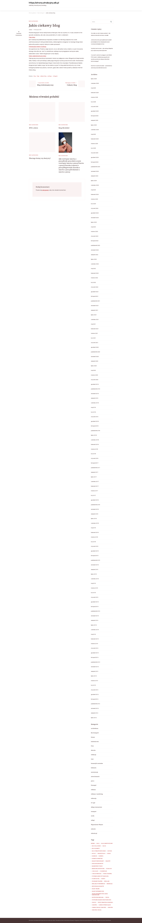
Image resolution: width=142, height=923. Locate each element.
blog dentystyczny (107, 843)
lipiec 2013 (94, 676)
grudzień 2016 (95, 500)
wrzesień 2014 (95, 615)
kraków (108, 861)
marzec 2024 (94, 199)
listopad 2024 (94, 162)
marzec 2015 (94, 588)
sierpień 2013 (94, 671)
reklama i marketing (97, 794)
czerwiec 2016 (95, 523)
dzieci (109, 853)
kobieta (101, 856)
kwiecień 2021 (95, 328)
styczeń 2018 (94, 458)
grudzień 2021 (95, 291)
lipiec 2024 (94, 180)
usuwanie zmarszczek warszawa (101, 899)
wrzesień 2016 (95, 509)
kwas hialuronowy (97, 863)
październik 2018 (95, 430)
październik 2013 (95, 662)
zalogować (45, 190)
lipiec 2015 (94, 574)
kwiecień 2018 (95, 444)
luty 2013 (93, 685)
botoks (110, 851)
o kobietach (103, 871)
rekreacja (93, 798)
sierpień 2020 (94, 361)
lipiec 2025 (94, 125)
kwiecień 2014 (95, 639)
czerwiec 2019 (95, 402)
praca (92, 781)
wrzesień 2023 (95, 217)
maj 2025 (93, 134)
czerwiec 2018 (95, 439)
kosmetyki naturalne (97, 763)
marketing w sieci (97, 866)
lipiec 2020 (94, 365)
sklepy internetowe (96, 807)
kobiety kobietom (97, 858)
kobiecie (94, 856)
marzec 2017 (94, 490)
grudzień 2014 (95, 601)
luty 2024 (93, 203)
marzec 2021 (94, 333)
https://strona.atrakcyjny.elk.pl (44, 3)
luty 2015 (93, 592)
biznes (93, 737)
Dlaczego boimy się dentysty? (40, 158)
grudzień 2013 (95, 652)
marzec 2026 (94, 97)
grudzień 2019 (95, 384)
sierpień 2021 (94, 310)
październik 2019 (95, 388)
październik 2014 (95, 611)
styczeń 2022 (94, 287)
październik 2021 (95, 301)
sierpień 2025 (94, 120)
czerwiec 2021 (95, 319)
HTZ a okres (33, 128)
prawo (103, 878)
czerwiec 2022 (95, 264)
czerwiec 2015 (95, 578)
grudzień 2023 (95, 213)
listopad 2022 (94, 240)
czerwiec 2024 (95, 185)
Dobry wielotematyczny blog (37, 56)
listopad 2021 (94, 296)
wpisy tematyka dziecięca (105, 902)
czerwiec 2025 (95, 129)
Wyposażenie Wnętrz (97, 824)
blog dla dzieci (96, 845)
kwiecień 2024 (95, 194)
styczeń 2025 (94, 152)
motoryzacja (94, 772)
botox (94, 853)
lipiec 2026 (94, 78)
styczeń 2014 (94, 648)
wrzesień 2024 (95, 171)
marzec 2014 (94, 643)
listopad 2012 (94, 699)
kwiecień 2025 (95, 138)
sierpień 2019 (94, 398)
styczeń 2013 (94, 689)
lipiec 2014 (94, 625)
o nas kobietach (96, 873)
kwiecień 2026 (95, 92)
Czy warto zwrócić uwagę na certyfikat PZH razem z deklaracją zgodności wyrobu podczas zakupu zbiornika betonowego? (101, 58)
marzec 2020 (94, 375)
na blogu (49, 76)
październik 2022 (95, 245)
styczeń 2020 (94, 379)
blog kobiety (96, 848)
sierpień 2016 (94, 514)
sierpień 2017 (94, 472)
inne (92, 759)
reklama (93, 789)
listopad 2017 (94, 463)
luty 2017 (93, 495)
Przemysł (93, 785)
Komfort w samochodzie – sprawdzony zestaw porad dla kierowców (101, 66)
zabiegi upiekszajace (105, 904)
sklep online (95, 888)
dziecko (93, 750)
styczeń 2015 (94, 597)
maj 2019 (93, 407)
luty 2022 (93, 282)
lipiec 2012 (94, 717)
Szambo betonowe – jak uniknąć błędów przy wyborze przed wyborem (102, 49)
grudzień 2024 (95, 157)
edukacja (93, 754)
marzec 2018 (94, 449)
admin (30, 29)
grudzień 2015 (95, 551)
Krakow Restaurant (98, 861)
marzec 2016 (94, 537)
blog (35, 76)
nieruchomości (95, 776)
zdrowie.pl (94, 833)
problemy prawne (97, 881)
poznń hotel (95, 878)
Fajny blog (32, 37)
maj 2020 (93, 370)
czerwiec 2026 (95, 83)
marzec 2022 (94, 277)
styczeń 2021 (94, 342)
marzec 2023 (94, 231)
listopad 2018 (94, 426)
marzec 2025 (94, 143)
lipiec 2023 (94, 222)
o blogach (55, 76)
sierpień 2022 (94, 254)
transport (93, 811)
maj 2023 (93, 226)
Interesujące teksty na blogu (37, 46)
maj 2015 (93, 583)
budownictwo (95, 741)
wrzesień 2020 (95, 356)
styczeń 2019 (94, 416)
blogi (38, 76)
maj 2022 (93, 268)
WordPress (108, 920)
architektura (94, 728)
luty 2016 (93, 541)
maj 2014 (93, 634)
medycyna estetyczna (98, 868)
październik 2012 (95, 703)
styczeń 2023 (94, 236)
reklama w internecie (98, 883)
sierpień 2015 (94, 569)
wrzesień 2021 (95, 305)
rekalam (106, 881)
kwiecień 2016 (95, 532)
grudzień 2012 (95, 694)
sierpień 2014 (94, 620)
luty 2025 (93, 148)
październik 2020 (95, 351)
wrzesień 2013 (95, 666)
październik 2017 (95, 467)
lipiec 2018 (94, 435)
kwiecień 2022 (95, 273)
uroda (92, 816)
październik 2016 (95, 504)
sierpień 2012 (94, 713)
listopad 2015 (94, 555)
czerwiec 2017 (95, 481)
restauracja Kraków (98, 886)
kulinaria (93, 768)
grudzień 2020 (95, 347)
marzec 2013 (94, 680)
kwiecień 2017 (95, 486)
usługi (93, 820)
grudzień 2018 (95, 421)
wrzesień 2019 (95, 393)
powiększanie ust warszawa (100, 876)
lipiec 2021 (94, 314)
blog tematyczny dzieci (99, 851)
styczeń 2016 (94, 546)
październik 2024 (95, 166)
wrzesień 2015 (95, 564)
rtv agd (93, 803)
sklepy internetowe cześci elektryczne (100, 894)
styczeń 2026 (94, 106)
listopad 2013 (94, 657)
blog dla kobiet (64, 128)
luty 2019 (93, 412)
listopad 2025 (94, 115)
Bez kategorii (33, 21)
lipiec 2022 (94, 259)
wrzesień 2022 (95, 250)
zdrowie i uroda (96, 909)
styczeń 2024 (94, 208)
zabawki (94, 904)
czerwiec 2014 (95, 629)
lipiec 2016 (94, 518)
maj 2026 (93, 88)
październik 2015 (95, 560)
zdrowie (93, 829)
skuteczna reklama (98, 897)
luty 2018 (93, 453)
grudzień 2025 (95, 111)
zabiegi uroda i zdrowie (99, 907)
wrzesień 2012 (95, 708)
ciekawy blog (43, 76)
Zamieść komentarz (19, 34)
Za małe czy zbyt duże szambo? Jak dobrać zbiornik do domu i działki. (100, 34)
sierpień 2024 (94, 176)
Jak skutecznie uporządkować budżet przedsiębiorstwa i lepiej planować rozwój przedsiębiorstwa (101, 42)
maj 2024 (93, 189)
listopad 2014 (94, 606)
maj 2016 (93, 527)
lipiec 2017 (94, 477)
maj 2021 (93, 324)
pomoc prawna (107, 873)
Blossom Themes (92, 920)
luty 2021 (93, 338)
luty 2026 (93, 101)
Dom (92, 746)
